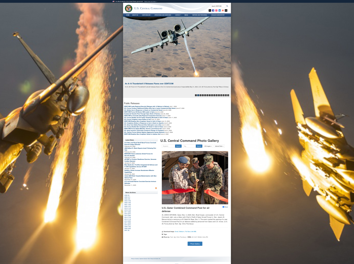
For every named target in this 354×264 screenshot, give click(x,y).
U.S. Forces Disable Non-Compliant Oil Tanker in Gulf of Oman (143, 127)
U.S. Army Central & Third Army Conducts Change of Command (144, 130)
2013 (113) (127, 219)
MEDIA (186, 15)
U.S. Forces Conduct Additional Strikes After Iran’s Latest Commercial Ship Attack (150, 108)
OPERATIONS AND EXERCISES (163, 15)
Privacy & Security (135, 258)
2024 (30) (127, 199)
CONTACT (178, 15)
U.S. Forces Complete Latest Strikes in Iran (137, 119)
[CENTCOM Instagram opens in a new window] (216, 10)
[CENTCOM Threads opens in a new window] (226, 10)
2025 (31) (127, 197)
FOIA (149, 258)
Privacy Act (152, 258)
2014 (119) (127, 217)
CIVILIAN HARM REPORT (218, 15)
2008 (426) (127, 228)
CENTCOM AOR (146, 15)
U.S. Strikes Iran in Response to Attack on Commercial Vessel (143, 110)
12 (221, 95)
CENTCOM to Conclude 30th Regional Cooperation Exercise (143, 116)
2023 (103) (127, 201)
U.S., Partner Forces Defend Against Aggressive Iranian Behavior (144, 132)
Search (178, 146)
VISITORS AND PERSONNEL (199, 15)
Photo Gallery (195, 244)
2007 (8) (126, 230)
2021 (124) (127, 204)
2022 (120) (127, 202)
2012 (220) (127, 221)
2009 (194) (127, 227)
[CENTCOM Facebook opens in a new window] (213, 10)
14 (225, 95)
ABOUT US (135, 15)
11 (218, 95)
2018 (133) (127, 210)
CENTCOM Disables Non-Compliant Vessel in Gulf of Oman (142, 121)
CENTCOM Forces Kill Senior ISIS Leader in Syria (139, 112)
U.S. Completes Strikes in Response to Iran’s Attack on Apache (144, 123)
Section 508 (157, 258)
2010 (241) (127, 225)
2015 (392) (127, 215)
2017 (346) (127, 212)
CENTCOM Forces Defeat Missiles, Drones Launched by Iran (143, 128)
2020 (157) (127, 206)
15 (228, 95)
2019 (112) (127, 208)
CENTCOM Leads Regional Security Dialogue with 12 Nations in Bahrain (146, 106)
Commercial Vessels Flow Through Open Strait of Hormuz (142, 114)
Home (127, 15)
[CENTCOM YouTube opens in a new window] (222, 10)
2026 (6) (126, 195)
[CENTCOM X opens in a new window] (209, 10)
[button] (151, 1)
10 (216, 95)
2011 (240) (127, 223)
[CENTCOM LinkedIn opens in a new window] (219, 10)
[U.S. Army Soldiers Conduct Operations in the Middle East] (177, 47)
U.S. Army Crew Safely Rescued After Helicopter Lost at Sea (142, 125)
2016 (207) (127, 214)
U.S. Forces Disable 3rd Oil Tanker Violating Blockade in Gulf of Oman (146, 117)
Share (226, 207)
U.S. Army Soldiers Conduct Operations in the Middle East (150, 83)
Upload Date (219, 146)
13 (223, 95)
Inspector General (143, 258)
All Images (207, 146)
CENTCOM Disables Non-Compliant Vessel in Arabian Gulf (142, 134)
